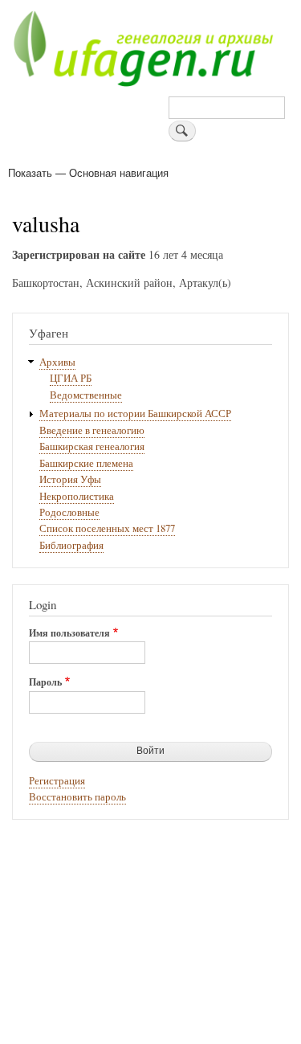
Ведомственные (86, 395)
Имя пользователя (69, 633)
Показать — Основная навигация (88, 172)
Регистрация (57, 781)
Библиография (71, 545)
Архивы (57, 362)
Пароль (45, 682)
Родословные (69, 512)
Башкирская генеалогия (91, 446)
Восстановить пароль (77, 797)
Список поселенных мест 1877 (107, 528)
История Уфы (70, 479)
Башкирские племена (86, 463)
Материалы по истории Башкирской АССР (135, 413)
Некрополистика (76, 496)
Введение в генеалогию (91, 430)
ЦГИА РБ (71, 378)
